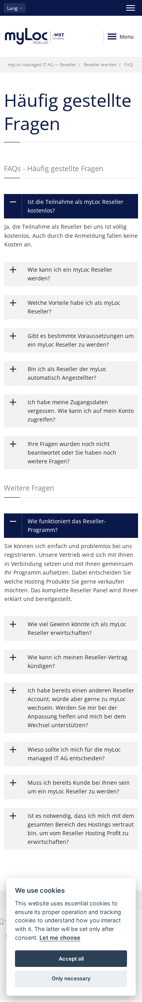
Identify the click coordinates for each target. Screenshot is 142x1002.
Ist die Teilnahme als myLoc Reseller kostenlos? (75, 206)
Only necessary (71, 978)
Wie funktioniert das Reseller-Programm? (67, 525)
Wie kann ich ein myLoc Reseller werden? (70, 274)
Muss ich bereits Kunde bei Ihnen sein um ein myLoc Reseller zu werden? (79, 787)
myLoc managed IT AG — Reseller (42, 64)
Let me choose (59, 937)
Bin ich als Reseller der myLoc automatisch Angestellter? (67, 373)
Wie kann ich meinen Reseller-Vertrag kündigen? (77, 661)
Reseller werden (100, 64)
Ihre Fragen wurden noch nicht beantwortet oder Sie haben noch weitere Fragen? (72, 452)
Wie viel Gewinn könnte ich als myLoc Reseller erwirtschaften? (77, 628)
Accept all (71, 958)
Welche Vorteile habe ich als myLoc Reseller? (74, 307)
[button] (15, 8)
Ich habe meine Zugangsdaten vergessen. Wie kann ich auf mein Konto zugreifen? (81, 410)
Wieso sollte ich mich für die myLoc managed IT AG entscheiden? (74, 754)
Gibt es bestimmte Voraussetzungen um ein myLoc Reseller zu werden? (81, 340)
